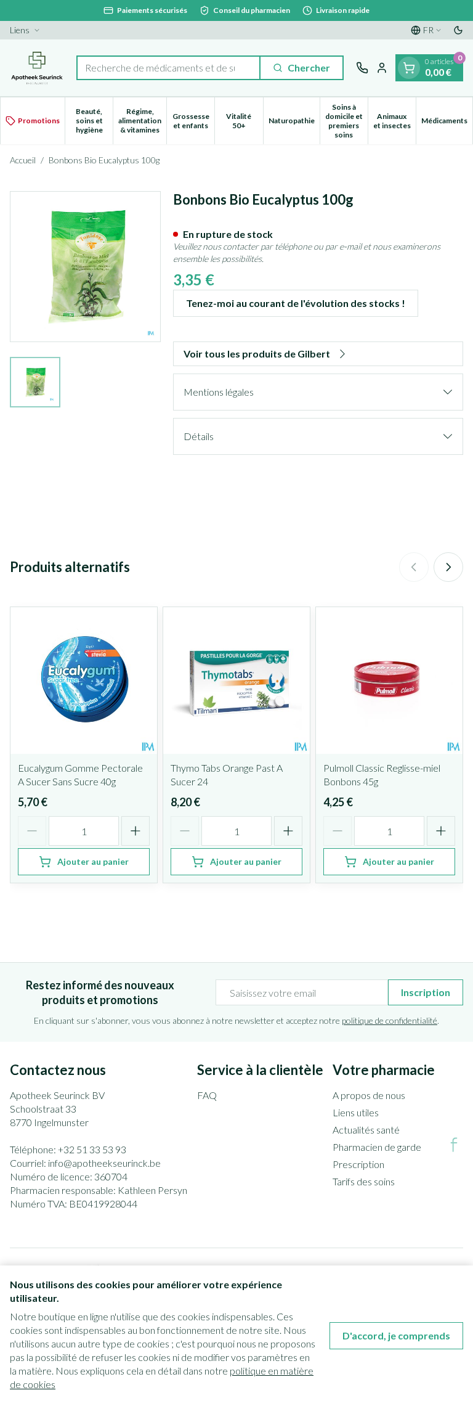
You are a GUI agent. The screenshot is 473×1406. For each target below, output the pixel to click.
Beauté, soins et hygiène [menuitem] (94, 120)
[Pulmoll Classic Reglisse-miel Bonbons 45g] (389, 680)
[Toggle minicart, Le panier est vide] (409, 68)
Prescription (358, 1164)
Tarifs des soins (364, 1181)
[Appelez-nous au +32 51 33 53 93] (362, 68)
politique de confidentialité (389, 1020)
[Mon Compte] (382, 68)
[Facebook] (454, 1144)
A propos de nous (369, 1095)
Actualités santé (366, 1129)
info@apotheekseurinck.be (104, 1163)
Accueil (23, 160)
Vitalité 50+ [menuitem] (244, 121)
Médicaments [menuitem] (446, 122)
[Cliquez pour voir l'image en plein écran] (85, 266)
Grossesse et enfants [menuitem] (193, 121)
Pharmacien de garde (377, 1147)
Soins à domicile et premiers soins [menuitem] (346, 120)
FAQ (207, 1095)
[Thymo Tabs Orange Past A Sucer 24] (236, 680)
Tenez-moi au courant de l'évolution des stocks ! (295, 303)
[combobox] (168, 67)
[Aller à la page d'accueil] (37, 67)
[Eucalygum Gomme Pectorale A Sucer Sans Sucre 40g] (83, 680)
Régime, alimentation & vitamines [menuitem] (142, 120)
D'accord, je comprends (396, 1335)
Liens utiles (356, 1112)
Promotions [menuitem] (39, 120)
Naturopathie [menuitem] (294, 122)
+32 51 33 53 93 (92, 1149)
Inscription (425, 992)
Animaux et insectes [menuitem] (394, 121)
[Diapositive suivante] (448, 567)
